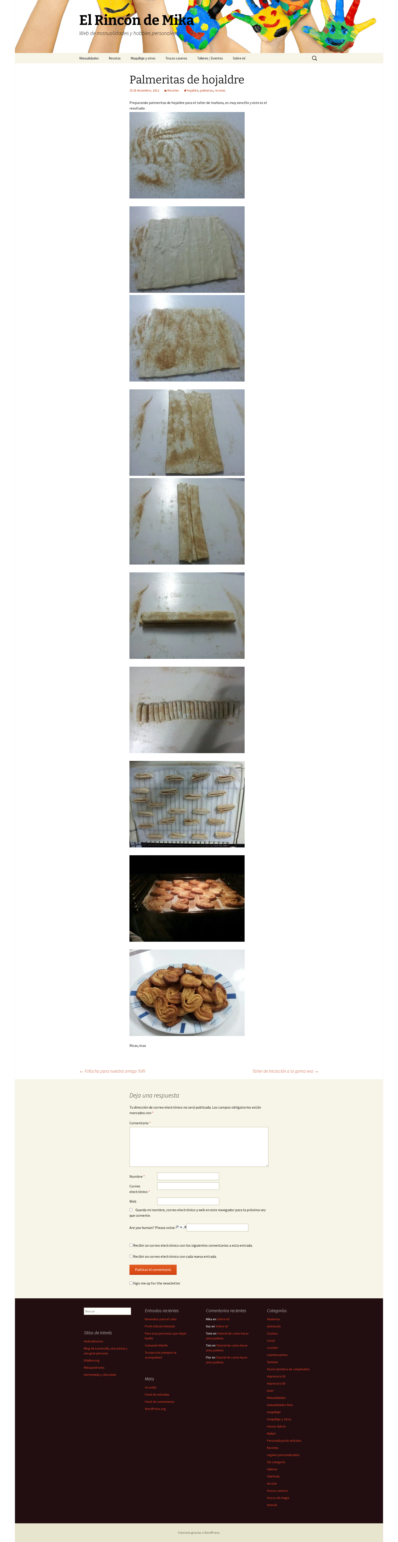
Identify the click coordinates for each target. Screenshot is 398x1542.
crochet (272, 1348)
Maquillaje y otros (143, 58)
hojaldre (193, 90)
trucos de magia (278, 1498)
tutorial (272, 1505)
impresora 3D (276, 1383)
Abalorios (273, 1319)
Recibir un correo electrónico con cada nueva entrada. (175, 1256)
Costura (272, 1333)
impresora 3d (276, 1376)
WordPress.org (155, 1409)
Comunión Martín (156, 1345)
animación (274, 1326)
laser (270, 1390)
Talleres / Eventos (210, 58)
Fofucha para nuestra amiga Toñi (112, 1071)
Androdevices (93, 1341)
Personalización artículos (284, 1440)
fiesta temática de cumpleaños (288, 1369)
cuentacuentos (277, 1355)
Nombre (137, 1176)
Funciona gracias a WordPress (199, 1532)
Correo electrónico (139, 1189)
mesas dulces (276, 1426)
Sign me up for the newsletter (156, 1283)
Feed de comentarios (160, 1402)
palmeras (206, 90)
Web (132, 1201)
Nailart (271, 1433)
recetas (220, 90)
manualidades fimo (280, 1405)
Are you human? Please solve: (152, 1227)
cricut (271, 1340)
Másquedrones (94, 1367)
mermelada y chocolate (100, 1375)
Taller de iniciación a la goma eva (285, 1071)
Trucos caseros (176, 58)
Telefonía (273, 1476)
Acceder (151, 1387)
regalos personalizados (283, 1455)
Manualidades (89, 58)
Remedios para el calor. (161, 1319)
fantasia (272, 1362)
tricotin (272, 1483)
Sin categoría (276, 1462)
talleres (272, 1469)
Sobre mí (239, 58)
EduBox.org (92, 1360)
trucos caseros (277, 1491)
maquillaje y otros (279, 1419)
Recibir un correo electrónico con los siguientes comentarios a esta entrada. (193, 1245)
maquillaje (274, 1412)
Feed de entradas (157, 1394)
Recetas (115, 58)
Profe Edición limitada (160, 1326)
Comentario (140, 1123)
